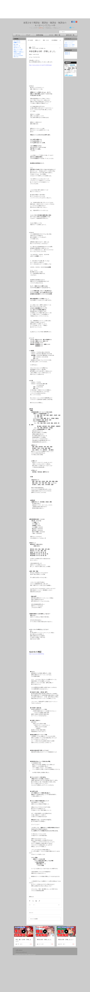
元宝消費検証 (54, 40)
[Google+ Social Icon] (76, 22)
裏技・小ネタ (46, 40)
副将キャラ (37, 40)
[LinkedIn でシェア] (36, 900)
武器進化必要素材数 (17, 53)
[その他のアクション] (60, 48)
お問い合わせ (19, 950)
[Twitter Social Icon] (74, 22)
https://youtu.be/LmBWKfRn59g (36, 654)
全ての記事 (30, 40)
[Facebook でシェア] (29, 900)
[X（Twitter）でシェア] (33, 900)
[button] (60, 40)
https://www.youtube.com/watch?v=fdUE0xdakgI (40, 65)
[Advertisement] (39, 9)
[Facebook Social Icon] (72, 22)
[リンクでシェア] (39, 900)
